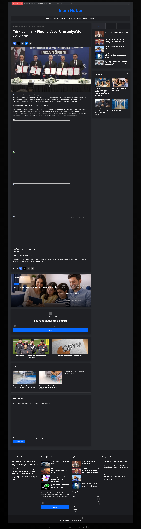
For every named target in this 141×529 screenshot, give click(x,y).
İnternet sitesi (55, 431)
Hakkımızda (51, 527)
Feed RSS (73, 518)
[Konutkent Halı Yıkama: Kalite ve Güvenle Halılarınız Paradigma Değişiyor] (50, 377)
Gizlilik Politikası (63, 527)
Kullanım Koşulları (81, 527)
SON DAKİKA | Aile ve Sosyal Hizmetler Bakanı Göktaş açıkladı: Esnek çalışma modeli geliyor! (116, 62)
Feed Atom (79, 518)
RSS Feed (62, 518)
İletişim (92, 18)
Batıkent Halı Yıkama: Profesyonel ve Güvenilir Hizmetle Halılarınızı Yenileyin (24, 386)
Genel (16, 284)
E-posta (15, 431)
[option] (51, 290)
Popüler (99, 26)
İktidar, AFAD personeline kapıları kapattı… (89, 477)
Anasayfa (48, 18)
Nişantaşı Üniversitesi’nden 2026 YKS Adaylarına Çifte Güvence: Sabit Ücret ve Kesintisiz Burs (102, 92)
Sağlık (70, 18)
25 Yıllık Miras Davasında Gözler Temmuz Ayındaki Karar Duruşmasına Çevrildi (33, 289)
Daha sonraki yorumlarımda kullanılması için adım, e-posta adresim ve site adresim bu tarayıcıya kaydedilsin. (43, 438)
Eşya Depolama (117, 110)
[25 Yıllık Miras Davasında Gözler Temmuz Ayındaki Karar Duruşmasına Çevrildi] (102, 103)
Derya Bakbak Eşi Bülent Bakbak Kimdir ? (89, 462)
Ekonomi (62, 18)
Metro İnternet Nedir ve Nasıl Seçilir (33, 3)
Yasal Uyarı (90, 527)
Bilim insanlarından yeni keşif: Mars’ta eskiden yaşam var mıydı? (60, 470)
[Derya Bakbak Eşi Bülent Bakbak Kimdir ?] (99, 34)
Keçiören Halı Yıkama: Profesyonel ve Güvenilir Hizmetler (76, 372)
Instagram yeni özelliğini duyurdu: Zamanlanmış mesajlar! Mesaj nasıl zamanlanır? (58, 478)
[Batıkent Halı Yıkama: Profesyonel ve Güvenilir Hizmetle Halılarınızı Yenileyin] (24, 377)
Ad (14, 424)
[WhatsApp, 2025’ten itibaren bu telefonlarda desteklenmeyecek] (45, 486)
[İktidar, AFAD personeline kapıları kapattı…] (99, 49)
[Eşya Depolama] (120, 104)
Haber (56, 18)
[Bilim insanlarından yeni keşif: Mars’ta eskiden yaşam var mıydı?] (45, 471)
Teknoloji (77, 18)
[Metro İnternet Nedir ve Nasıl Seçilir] (120, 82)
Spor (74, 506)
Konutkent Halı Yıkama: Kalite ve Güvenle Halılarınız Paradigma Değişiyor (48, 387)
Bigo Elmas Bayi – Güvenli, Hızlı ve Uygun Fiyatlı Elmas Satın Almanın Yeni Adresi (116, 55)
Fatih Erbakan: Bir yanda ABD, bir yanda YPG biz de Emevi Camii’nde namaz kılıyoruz (115, 41)
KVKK (75, 527)
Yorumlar (123, 26)
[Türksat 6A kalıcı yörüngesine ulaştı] (45, 464)
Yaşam (85, 18)
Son (111, 26)
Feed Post (85, 518)
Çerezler (70, 527)
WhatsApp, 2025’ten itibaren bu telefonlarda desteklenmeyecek (60, 485)
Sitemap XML (56, 518)
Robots (68, 518)
